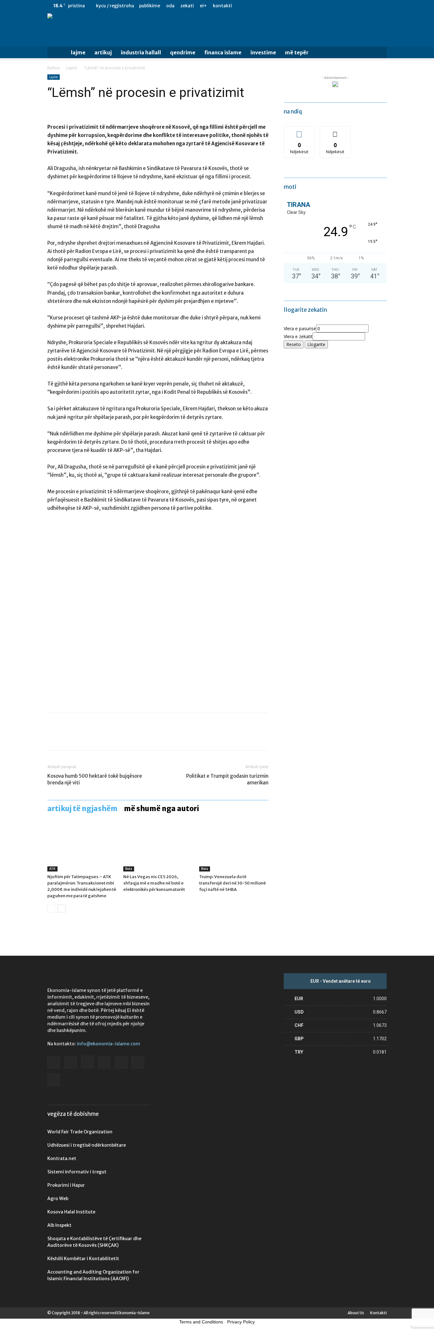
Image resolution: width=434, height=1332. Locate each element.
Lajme (78, 52)
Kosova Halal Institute (71, 1212)
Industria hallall (141, 52)
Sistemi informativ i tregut (76, 1172)
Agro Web (57, 1198)
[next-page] (61, 908)
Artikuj (103, 52)
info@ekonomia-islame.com (108, 1044)
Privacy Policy (241, 1321)
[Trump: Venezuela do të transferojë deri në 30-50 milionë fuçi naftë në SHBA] (233, 847)
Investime (263, 52)
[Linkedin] (350, 5)
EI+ (203, 6)
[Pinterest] (83, 737)
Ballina (53, 68)
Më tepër (297, 52)
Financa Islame (222, 52)
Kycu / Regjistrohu (115, 6)
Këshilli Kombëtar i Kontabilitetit (83, 1258)
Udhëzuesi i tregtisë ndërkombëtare (86, 1145)
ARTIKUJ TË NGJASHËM (82, 808)
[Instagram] (340, 5)
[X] (371, 5)
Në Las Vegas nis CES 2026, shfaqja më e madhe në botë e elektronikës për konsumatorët (154, 883)
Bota (128, 869)
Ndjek (299, 131)
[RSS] (361, 5)
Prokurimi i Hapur (66, 1185)
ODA (170, 6)
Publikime (149, 6)
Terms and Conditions (201, 1321)
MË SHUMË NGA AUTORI (161, 808)
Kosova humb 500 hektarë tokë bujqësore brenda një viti (94, 779)
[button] (379, 53)
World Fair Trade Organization (79, 1132)
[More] (112, 737)
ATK (52, 869)
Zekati (187, 6)
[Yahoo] (382, 5)
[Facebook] (319, 5)
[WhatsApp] (97, 737)
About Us (356, 1312)
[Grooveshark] (329, 5)
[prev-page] (51, 908)
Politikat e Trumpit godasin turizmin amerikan (227, 779)
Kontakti (222, 6)
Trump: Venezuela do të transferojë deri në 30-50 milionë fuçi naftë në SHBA (232, 883)
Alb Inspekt (59, 1225)
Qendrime (182, 52)
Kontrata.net (61, 1158)
